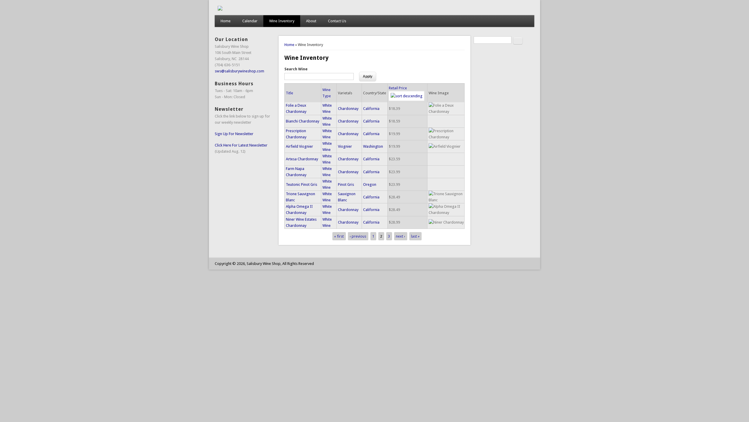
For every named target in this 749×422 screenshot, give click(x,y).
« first (339, 236)
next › (400, 236)
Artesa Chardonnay (302, 159)
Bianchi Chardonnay (302, 121)
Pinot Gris (346, 184)
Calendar (249, 21)
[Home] (220, 9)
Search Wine (295, 69)
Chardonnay (348, 108)
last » (415, 236)
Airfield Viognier (299, 146)
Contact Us (337, 21)
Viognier (345, 146)
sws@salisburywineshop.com (239, 71)
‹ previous (358, 236)
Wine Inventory (281, 21)
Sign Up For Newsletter (234, 134)
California (371, 108)
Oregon (369, 184)
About (311, 21)
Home (226, 21)
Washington (373, 146)
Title (289, 93)
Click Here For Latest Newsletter (241, 145)
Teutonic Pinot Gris (301, 184)
